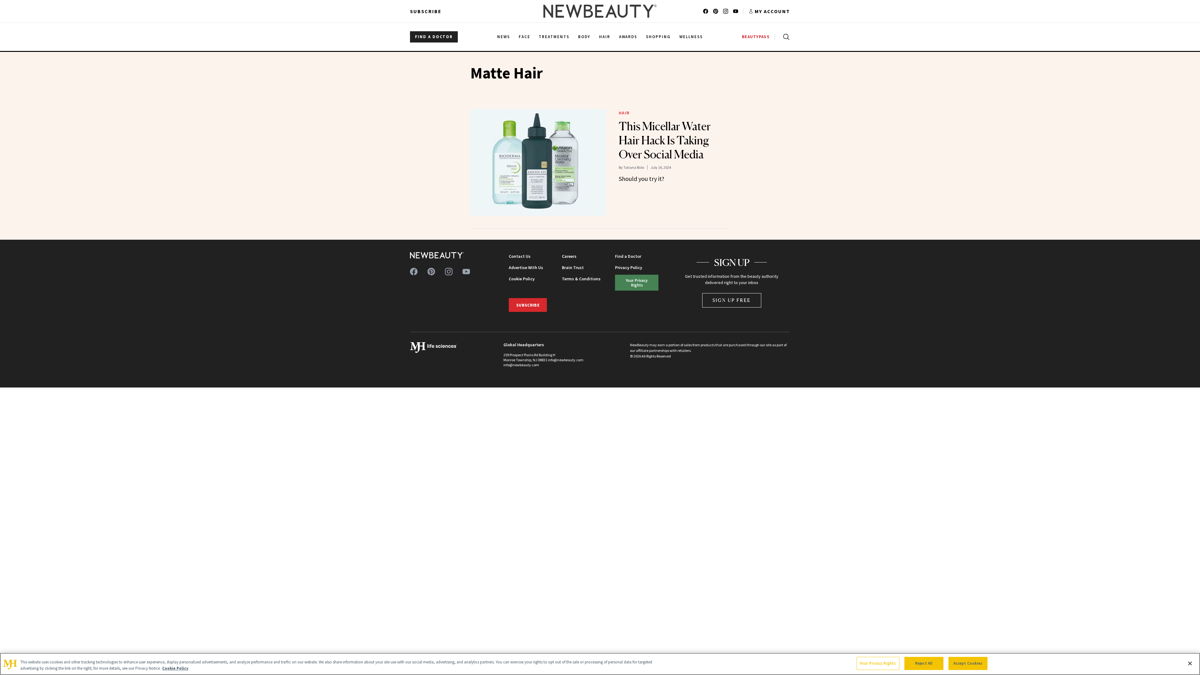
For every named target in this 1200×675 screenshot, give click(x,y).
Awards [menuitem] (628, 36)
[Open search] (785, 37)
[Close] (1190, 663)
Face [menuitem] (524, 36)
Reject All (923, 663)
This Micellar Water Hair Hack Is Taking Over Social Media (665, 140)
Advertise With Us (526, 267)
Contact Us (520, 256)
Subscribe (426, 11)
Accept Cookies (967, 663)
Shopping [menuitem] (658, 36)
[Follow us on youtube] (735, 11)
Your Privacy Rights (637, 283)
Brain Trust (573, 267)
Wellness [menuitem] (691, 36)
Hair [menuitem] (604, 36)
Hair (624, 113)
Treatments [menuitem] (554, 36)
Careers (569, 256)
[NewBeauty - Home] (600, 11)
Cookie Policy (522, 279)
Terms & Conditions (581, 279)
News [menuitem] (503, 36)
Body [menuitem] (584, 36)
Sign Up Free (731, 300)
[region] (600, 664)
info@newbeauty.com (521, 364)
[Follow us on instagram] (725, 11)
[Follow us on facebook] (705, 11)
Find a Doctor (628, 256)
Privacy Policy (628, 267)
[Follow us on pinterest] (715, 11)
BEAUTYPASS (756, 36)
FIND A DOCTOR (434, 36)
